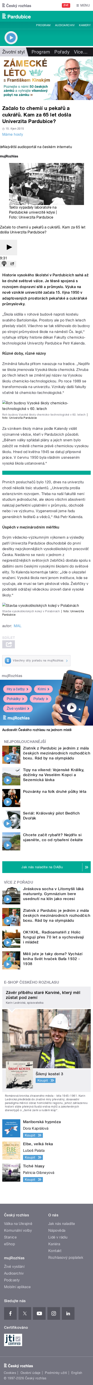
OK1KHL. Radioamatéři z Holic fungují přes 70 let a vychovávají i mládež (53, 937)
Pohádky (14, 699)
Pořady (62, 52)
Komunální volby (18, 1230)
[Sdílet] (12, 264)
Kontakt (54, 1251)
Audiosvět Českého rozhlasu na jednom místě (37, 730)
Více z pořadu (18, 882)
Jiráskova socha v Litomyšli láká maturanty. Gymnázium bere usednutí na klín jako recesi (53, 894)
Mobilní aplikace (17, 1287)
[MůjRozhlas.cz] (9, 157)
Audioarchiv (64, 25)
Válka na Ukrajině (18, 1224)
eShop (9, 1244)
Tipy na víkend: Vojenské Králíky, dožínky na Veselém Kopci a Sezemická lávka (53, 775)
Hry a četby (16, 689)
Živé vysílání (16, 708)
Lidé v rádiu (58, 1237)
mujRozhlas (12, 676)
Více (81, 52)
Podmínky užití (56, 1373)
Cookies (10, 1373)
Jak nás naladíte (61, 1224)
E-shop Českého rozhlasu (31, 982)
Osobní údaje (31, 1373)
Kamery (85, 25)
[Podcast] (4, 264)
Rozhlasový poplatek (65, 1257)
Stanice (10, 1237)
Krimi (42, 689)
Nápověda (56, 1230)
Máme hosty (12, 134)
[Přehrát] (8, 247)
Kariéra (54, 1244)
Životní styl (13, 52)
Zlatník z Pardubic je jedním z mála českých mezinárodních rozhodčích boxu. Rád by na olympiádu (56, 753)
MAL (17, 626)
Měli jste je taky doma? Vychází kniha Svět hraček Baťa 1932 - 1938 (53, 959)
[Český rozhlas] (16, 5)
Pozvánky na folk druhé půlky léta (54, 791)
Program (43, 25)
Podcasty (12, 1280)
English (76, 1373)
